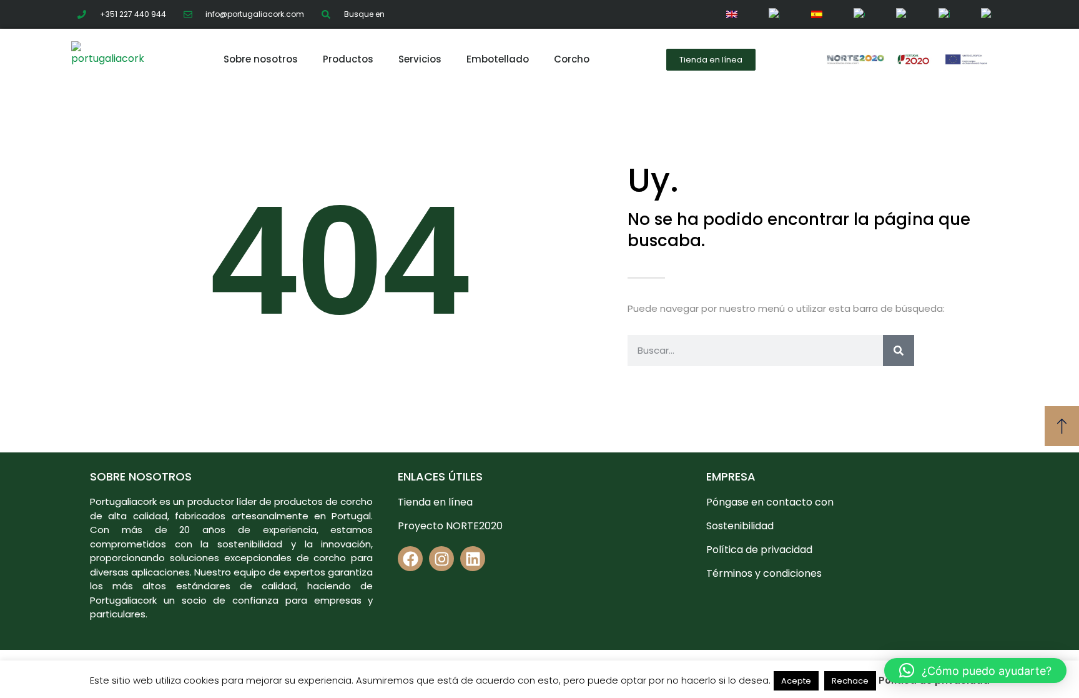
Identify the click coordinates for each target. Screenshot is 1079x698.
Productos (348, 59)
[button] (975, 670)
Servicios (419, 59)
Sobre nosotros (261, 59)
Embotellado (497, 59)
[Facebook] (410, 558)
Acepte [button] (796, 681)
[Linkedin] (472, 558)
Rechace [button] (850, 681)
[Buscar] (898, 350)
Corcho (571, 59)
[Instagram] (441, 558)
